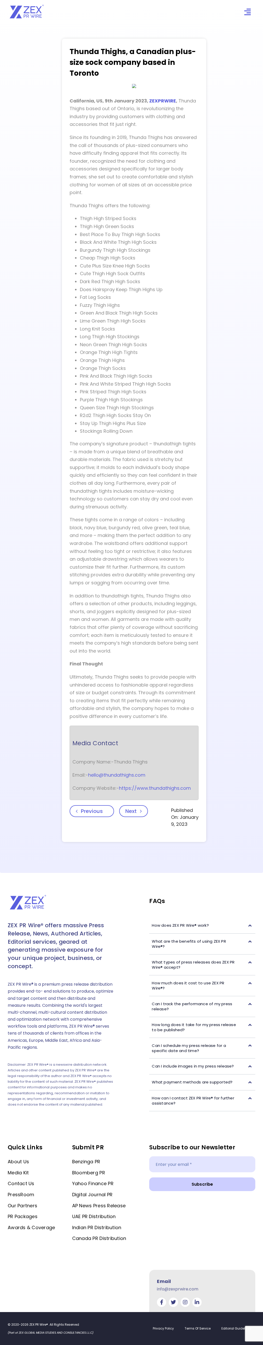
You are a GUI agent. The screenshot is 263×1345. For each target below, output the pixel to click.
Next (131, 811)
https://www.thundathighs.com (155, 788)
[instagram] (185, 1302)
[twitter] (173, 1302)
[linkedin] (197, 1302)
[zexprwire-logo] (27, 5)
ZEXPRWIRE (162, 101)
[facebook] (161, 1302)
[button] (202, 925)
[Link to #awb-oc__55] (247, 12)
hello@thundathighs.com (116, 775)
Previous (92, 811)
